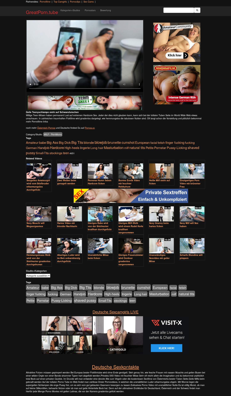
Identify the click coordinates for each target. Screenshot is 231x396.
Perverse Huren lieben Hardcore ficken (99, 182)
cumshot (128, 142)
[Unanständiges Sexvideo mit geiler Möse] (161, 244)
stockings (56, 153)
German (31, 148)
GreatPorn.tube (42, 12)
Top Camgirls (60, 1)
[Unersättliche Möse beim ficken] (100, 244)
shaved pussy (85, 300)
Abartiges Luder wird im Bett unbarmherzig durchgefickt (68, 258)
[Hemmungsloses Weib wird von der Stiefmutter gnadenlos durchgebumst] (39, 244)
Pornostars (90, 10)
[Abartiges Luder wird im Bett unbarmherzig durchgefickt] (69, 244)
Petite (150, 147)
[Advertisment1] (176, 42)
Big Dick (65, 142)
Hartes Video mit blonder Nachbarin (67, 224)
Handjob (43, 147)
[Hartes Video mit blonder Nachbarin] (69, 213)
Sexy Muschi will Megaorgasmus (35, 224)
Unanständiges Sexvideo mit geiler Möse (159, 258)
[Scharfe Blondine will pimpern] (192, 244)
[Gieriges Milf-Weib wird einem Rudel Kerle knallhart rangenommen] (130, 213)
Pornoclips (75, 1)
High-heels (72, 148)
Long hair (97, 148)
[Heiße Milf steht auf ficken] (161, 170)
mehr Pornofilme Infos (37, 121)
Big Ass (52, 142)
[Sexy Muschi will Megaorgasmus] (39, 213)
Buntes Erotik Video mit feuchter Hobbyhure (129, 183)
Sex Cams (88, 1)
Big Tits (77, 142)
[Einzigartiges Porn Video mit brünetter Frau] (192, 170)
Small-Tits (42, 153)
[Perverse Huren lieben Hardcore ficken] (100, 170)
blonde (89, 142)
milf (126, 148)
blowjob (101, 142)
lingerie (85, 147)
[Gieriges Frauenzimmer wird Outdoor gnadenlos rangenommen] (130, 244)
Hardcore (57, 147)
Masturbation (114, 147)
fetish (161, 142)
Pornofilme (45, 1)
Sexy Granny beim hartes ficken (159, 224)
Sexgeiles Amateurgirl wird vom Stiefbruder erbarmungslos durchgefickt (38, 185)
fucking (190, 142)
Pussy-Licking (177, 147)
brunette (114, 142)
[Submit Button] (197, 10)
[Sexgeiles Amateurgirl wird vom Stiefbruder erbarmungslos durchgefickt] (39, 170)
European (142, 142)
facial (153, 142)
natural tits (137, 147)
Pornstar (160, 147)
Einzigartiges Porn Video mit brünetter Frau (190, 183)
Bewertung (105, 10)
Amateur (32, 142)
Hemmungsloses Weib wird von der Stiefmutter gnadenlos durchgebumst (38, 259)
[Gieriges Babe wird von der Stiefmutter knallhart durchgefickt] (100, 213)
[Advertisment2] (176, 84)
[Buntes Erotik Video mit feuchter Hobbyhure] (130, 170)
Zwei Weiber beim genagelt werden (66, 182)
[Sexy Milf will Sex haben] (192, 213)
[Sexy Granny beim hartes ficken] (161, 213)
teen (66, 153)
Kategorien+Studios (70, 10)
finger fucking (174, 142)
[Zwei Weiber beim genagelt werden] (69, 170)
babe (42, 142)
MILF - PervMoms (53, 134)
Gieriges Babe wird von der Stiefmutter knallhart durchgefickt (100, 226)
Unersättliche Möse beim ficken (98, 256)
